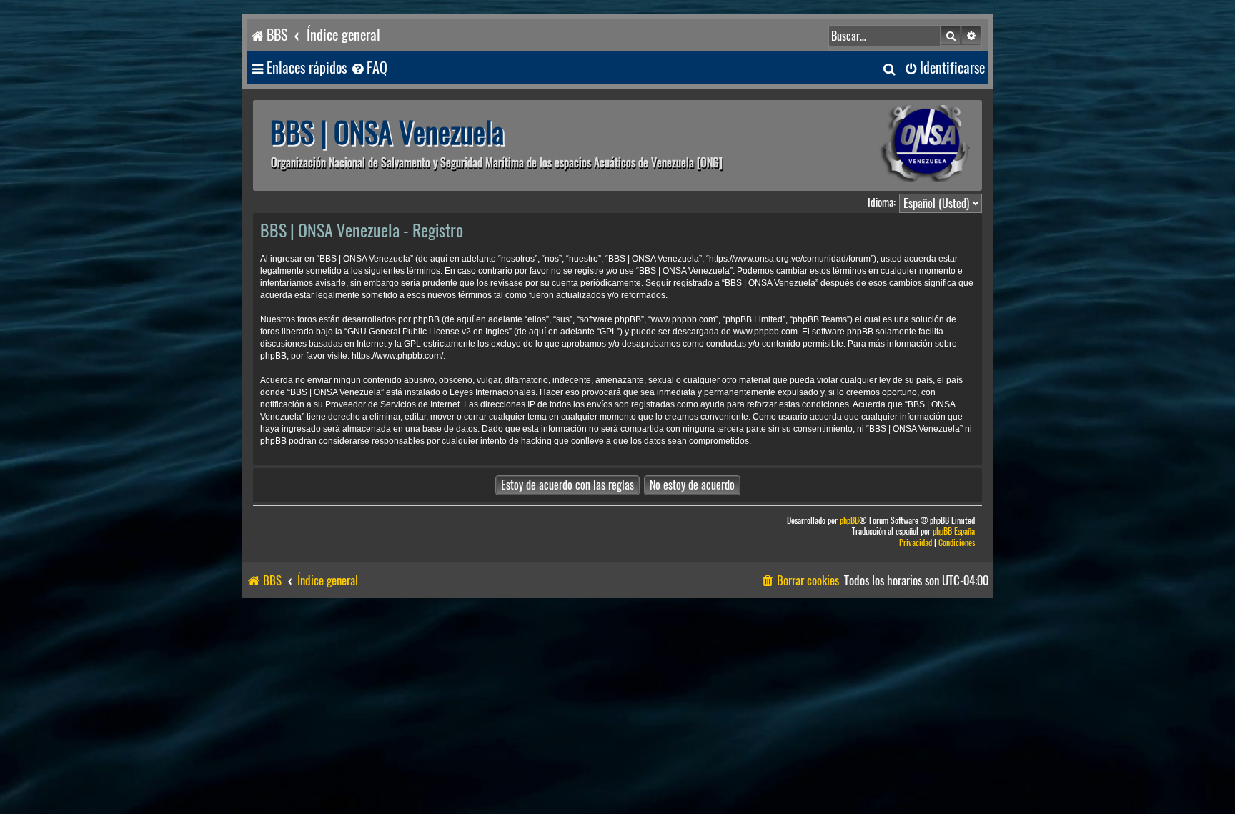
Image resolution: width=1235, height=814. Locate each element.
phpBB (849, 520)
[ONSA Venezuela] (892, 145)
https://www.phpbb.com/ (397, 356)
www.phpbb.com (765, 332)
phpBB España (954, 531)
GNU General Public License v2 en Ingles (428, 332)
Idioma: (882, 202)
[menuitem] (368, 68)
